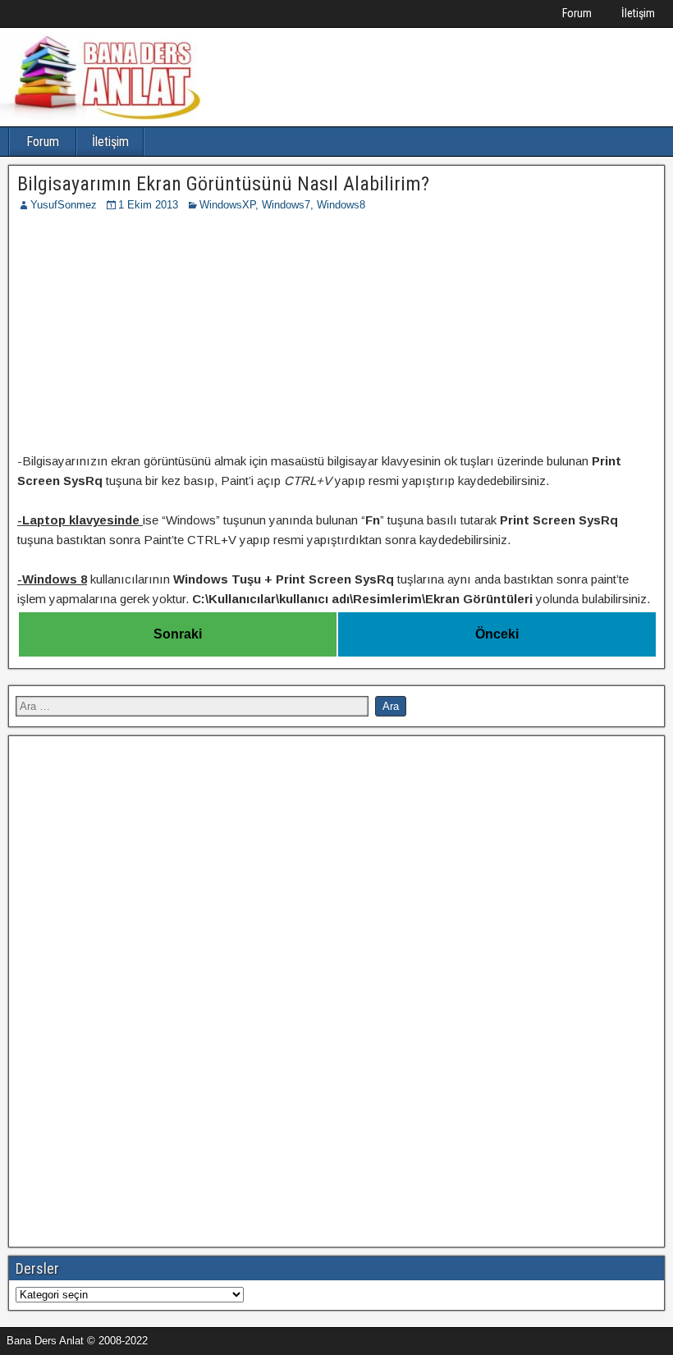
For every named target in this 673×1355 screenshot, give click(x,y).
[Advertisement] (336, 336)
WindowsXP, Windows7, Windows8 (282, 205)
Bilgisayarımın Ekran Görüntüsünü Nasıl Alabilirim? (223, 183)
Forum (577, 13)
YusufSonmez (63, 205)
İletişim (638, 13)
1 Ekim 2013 (148, 205)
